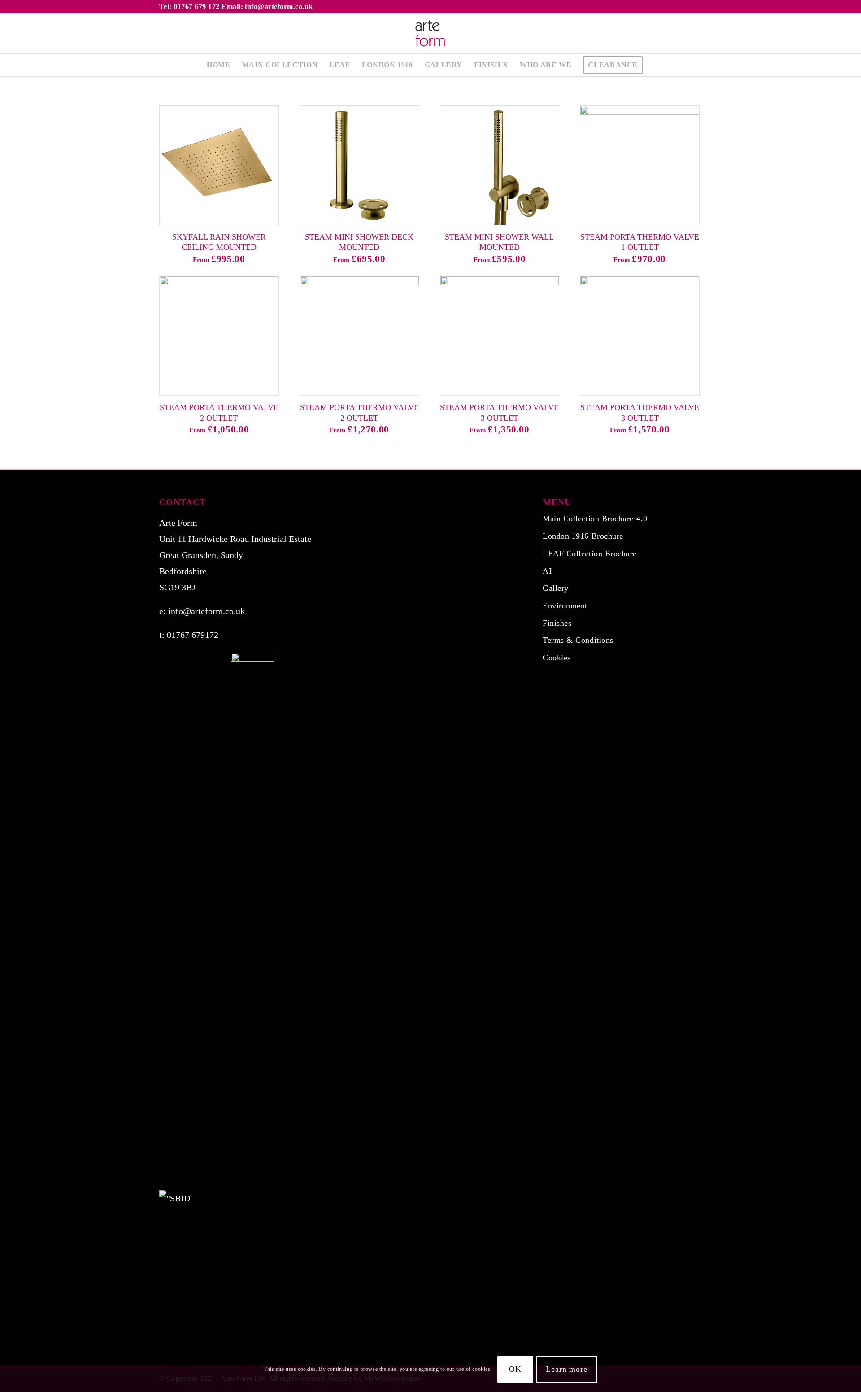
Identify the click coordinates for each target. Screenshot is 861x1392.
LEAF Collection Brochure (590, 553)
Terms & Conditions (578, 640)
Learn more (566, 1369)
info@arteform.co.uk (206, 611)
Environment (565, 605)
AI (547, 571)
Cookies (557, 657)
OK (515, 1369)
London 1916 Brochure (583, 536)
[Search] (654, 65)
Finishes (557, 623)
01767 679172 (192, 635)
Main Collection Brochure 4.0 (595, 518)
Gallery (556, 588)
